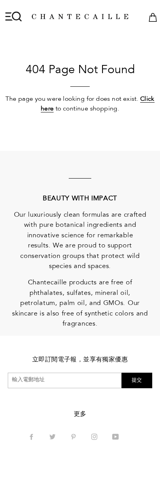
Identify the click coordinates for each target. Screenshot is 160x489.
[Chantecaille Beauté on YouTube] (116, 438)
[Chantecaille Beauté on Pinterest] (74, 438)
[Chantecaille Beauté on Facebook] (32, 438)
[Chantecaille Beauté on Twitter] (53, 438)
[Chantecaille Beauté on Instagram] (95, 438)
